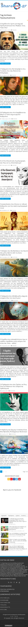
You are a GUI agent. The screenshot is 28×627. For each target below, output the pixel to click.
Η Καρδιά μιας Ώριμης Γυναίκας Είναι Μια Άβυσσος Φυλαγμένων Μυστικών (13, 431)
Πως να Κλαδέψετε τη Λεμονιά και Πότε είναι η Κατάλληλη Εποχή (18, 534)
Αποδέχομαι (8, 625)
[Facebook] (14, 479)
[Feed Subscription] (27, 20)
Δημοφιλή (3, 515)
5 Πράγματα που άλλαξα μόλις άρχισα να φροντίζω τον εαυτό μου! (13, 297)
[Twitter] (17, 479)
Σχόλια (17, 515)
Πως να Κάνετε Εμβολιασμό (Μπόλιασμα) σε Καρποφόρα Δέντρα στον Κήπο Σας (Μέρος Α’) (18, 547)
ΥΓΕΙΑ (1, 605)
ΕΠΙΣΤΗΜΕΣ (3, 598)
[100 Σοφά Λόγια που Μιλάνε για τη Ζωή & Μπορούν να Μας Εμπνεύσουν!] (4, 528)
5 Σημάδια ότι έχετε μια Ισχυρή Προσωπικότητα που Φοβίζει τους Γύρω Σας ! (12, 26)
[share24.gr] (14, 5)
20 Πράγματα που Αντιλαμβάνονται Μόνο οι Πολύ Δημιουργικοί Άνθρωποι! (13, 114)
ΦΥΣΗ (2, 609)
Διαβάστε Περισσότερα (19, 625)
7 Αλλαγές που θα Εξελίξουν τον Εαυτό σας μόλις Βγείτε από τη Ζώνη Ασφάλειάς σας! (14, 253)
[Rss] (8, 479)
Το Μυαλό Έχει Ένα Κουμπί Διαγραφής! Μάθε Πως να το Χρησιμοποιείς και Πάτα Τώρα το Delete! (17, 520)
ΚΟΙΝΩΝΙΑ (14, 30)
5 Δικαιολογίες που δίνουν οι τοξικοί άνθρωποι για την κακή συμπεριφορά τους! (13, 206)
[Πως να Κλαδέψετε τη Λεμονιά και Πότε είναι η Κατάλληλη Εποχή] (4, 535)
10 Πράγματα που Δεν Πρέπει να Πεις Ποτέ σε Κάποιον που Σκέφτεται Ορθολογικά (13, 386)
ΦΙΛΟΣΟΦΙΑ (14, 257)
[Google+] (11, 479)
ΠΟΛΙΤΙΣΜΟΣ (4, 602)
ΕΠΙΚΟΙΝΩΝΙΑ (4, 591)
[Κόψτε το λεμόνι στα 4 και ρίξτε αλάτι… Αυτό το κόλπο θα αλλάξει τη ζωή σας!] (4, 541)
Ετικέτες (23, 515)
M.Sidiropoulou (21, 614)
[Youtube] (19, 479)
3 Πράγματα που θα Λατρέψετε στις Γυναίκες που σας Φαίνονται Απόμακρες (13, 71)
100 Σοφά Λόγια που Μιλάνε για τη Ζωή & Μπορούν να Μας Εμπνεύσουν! (17, 528)
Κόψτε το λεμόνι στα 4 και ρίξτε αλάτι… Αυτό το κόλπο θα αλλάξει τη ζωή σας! (18, 541)
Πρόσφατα (11, 515)
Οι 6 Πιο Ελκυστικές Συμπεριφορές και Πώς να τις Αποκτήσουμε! (12, 162)
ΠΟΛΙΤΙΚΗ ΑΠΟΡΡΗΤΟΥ (7, 589)
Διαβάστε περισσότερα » (5, 63)
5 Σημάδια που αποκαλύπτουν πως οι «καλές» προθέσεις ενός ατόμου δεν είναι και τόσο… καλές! (13, 341)
